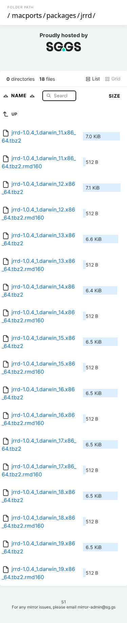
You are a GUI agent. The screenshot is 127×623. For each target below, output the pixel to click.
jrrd (86, 15)
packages (61, 15)
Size (115, 96)
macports (27, 15)
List (95, 78)
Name (19, 95)
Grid (115, 78)
